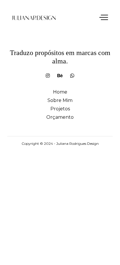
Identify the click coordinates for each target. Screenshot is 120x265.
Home (60, 92)
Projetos (60, 109)
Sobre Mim (60, 100)
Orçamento (60, 117)
